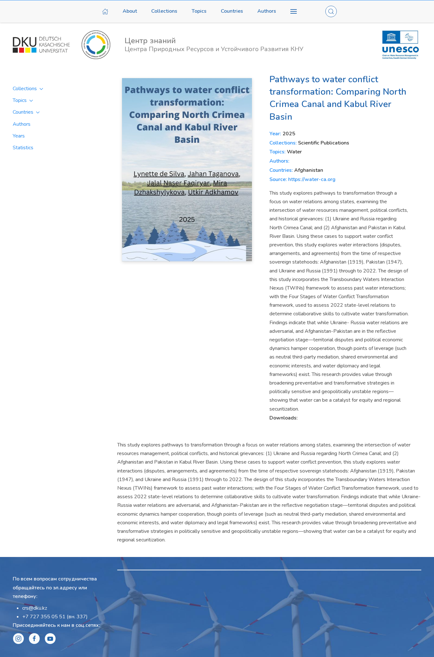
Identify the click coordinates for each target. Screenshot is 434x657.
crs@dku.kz (34, 608)
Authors (266, 11)
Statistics (23, 147)
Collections (164, 11)
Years (19, 135)
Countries (232, 11)
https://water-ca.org (312, 179)
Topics (199, 11)
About (130, 11)
